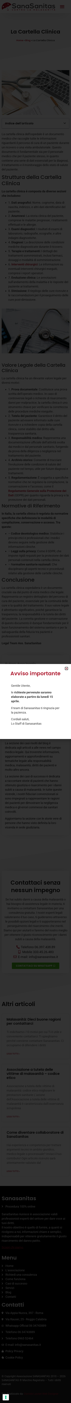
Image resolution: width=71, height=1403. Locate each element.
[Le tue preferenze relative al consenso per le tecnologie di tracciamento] (6, 1397)
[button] (66, 668)
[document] (35, 701)
